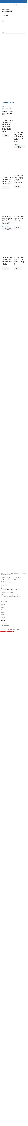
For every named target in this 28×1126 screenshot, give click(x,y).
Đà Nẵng (2, 612)
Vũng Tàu (3, 617)
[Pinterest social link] (13, 1)
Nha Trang (3, 609)
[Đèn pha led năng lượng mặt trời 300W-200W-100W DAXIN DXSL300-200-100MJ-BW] (7, 108)
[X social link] (12, 1)
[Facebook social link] (10, 1)
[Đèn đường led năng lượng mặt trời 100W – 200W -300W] (19, 250)
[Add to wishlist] (8, 117)
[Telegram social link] (17, 1)
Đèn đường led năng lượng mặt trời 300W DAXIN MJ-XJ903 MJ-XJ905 (19, 233)
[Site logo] (13, 4)
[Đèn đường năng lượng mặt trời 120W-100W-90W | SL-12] (7, 332)
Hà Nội (2, 607)
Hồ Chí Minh (3, 604)
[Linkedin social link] (15, 1)
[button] (19, 243)
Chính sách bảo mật (5, 623)
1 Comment (10, 592)
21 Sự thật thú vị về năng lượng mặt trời (9, 589)
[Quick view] (4, 117)
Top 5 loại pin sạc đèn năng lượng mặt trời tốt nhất (11, 596)
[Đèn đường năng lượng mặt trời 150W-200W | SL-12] (19, 291)
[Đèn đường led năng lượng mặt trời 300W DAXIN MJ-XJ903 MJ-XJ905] (19, 159)
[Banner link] (14, 26)
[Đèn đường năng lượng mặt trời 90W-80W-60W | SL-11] (19, 332)
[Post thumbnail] (6, 588)
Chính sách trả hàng (5, 625)
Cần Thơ (2, 614)
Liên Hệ (2, 628)
